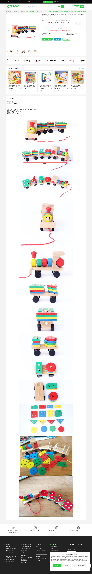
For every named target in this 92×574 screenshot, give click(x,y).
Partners (38, 560)
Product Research (40, 550)
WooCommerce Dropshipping (24, 554)
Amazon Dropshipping (26, 557)
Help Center (39, 548)
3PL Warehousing (10, 561)
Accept (57, 565)
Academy (38, 544)
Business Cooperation (41, 558)
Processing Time (44, 34)
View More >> (82, 68)
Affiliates (38, 556)
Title (43, 20)
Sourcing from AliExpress (24, 551)
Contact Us (54, 546)
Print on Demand (10, 559)
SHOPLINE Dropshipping (24, 563)
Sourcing (8, 544)
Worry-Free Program (10, 550)
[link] (8, 11)
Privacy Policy (70, 568)
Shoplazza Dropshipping (24, 560)
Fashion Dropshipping (11, 548)
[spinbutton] (78, 23)
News (52, 548)
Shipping (44, 26)
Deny (66, 565)
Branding (8, 546)
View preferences (79, 565)
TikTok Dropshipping (26, 546)
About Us (53, 544)
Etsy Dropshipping (25, 548)
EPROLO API (24, 566)
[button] (76, 23)
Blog (37, 546)
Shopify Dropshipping (26, 544)
